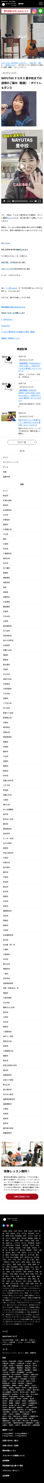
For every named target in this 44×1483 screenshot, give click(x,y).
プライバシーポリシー (11, 1470)
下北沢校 (6, 693)
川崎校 (5, 800)
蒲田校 (5, 655)
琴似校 (5, 505)
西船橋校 (6, 577)
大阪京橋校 (7, 997)
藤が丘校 (6, 964)
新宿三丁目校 (8, 713)
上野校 (5, 621)
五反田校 (6, 645)
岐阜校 (5, 906)
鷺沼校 (5, 824)
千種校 (5, 949)
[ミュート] (35, 201)
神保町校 (6, 597)
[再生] (4, 201)
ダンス (5, 467)
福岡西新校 (7, 1104)
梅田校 (5, 993)
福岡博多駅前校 (9, 1099)
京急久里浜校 (8, 853)
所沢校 (5, 548)
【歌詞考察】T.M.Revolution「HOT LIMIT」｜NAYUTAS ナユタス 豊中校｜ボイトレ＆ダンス (29, 367)
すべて (5, 457)
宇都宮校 (6, 519)
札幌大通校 (7, 500)
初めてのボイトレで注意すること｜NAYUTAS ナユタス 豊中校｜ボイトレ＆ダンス (29, 422)
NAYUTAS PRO (7, 1344)
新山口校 (6, 1084)
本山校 (5, 959)
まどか (10, 218)
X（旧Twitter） (12, 288)
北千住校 (6, 630)
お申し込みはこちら (22, 1196)
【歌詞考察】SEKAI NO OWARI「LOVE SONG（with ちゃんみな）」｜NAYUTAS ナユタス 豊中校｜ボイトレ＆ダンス (29, 395)
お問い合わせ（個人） (11, 1440)
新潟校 (5, 882)
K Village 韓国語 (7, 1433)
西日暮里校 (7, 626)
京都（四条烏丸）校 (10, 988)
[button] (22, 167)
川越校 (5, 544)
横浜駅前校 (7, 829)
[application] (22, 167)
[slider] (20, 201)
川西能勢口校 (8, 1051)
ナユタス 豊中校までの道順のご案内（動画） (18, 331)
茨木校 (5, 1022)
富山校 (5, 886)
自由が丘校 (7, 679)
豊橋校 (5, 920)
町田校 (5, 790)
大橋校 (5, 1109)
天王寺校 (6, 1002)
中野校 (5, 722)
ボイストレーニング (10, 462)
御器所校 (6, 968)
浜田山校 (6, 732)
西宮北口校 (7, 1041)
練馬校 (5, 766)
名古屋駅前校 (8, 935)
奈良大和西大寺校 (10, 1065)
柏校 (4, 587)
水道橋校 (6, 601)
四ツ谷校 (6, 708)
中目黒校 (6, 684)
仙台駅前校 (7, 510)
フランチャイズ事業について (13, 1455)
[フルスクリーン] (39, 201)
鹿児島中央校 (8, 1128)
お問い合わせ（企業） (11, 1445)
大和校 (5, 857)
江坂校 (5, 1017)
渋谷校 (5, 669)
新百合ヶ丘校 (8, 819)
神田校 (5, 592)
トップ (5, 1331)
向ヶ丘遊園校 (8, 809)
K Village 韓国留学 (21, 1433)
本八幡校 (6, 568)
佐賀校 (5, 1113)
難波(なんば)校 (9, 1007)
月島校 (5, 611)
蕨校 (4, 539)
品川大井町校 (8, 640)
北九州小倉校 (8, 1094)
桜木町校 (6, 833)
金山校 (5, 940)
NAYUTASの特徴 (7, 1340)
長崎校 (5, 1118)
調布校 (5, 771)
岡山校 (5, 1070)
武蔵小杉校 (7, 795)
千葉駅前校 (7, 553)
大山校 (5, 756)
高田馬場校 (7, 737)
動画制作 (33, 1353)
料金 (16, 1340)
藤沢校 (5, 872)
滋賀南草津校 (8, 983)
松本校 (5, 901)
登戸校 (5, 814)
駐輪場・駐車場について (10, 338)
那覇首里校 (7, 1133)
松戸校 (5, 563)
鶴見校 (5, 848)
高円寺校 (6, 727)
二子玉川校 (7, 703)
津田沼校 (6, 582)
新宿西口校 (7, 717)
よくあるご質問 (29, 1342)
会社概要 (5, 1475)
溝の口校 (6, 804)
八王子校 (6, 785)
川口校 (5, 534)
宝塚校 (5, 1046)
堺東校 (5, 1026)
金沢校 (5, 891)
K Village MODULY (21, 1436)
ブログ (4, 1342)
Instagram (5, 325)
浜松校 (5, 915)
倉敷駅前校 (7, 1075)
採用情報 (5, 1460)
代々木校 (6, 674)
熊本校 (5, 1123)
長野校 (5, 896)
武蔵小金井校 (8, 780)
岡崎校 (5, 925)
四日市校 (6, 978)
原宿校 (5, 659)
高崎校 (5, 524)
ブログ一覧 (21, 442)
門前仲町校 (7, 635)
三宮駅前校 (7, 1031)
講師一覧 (24, 1340)
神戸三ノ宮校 (8, 1036)
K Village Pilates (7, 1436)
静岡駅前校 (7, 911)
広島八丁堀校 (8, 1080)
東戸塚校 (6, 867)
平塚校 (5, 877)
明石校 (5, 1060)
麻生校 (5, 495)
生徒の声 (12, 1342)
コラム (20, 1342)
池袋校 (5, 746)
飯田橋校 (6, 606)
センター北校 (8, 838)
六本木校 (6, 616)
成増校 (5, 761)
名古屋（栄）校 (9, 944)
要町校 (5, 751)
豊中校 (5, 1012)
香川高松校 (7, 1089)
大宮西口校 (7, 529)
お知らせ (32, 1340)
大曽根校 (6, 954)
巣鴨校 (5, 742)
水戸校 (5, 515)
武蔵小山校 (7, 650)
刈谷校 (5, 930)
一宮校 (5, 973)
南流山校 (6, 558)
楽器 (4, 472)
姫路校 (5, 1055)
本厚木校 (6, 862)
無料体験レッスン (9, 1450)
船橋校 (5, 573)
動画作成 (6, 476)
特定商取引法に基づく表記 (12, 1465)
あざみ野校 (7, 843)
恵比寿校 (6, 664)
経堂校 (5, 698)
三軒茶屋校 (7, 688)
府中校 (5, 775)
